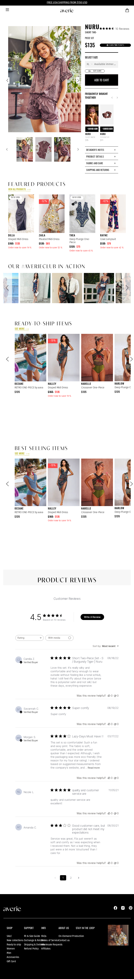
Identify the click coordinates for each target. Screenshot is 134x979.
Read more (94, 767)
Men (9, 952)
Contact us (64, 940)
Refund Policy (31, 948)
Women (11, 948)
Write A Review (92, 617)
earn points (116, 45)
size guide (97, 71)
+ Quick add (92, 129)
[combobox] (29, 638)
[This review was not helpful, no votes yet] (115, 695)
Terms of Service (50, 940)
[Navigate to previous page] (55, 877)
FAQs (43, 936)
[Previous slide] (7, 81)
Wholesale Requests (51, 944)
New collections (15, 940)
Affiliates (45, 948)
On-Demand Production (71, 936)
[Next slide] (77, 81)
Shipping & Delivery (34, 944)
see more (19, 329)
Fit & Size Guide (32, 936)
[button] (7, 288)
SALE (9, 936)
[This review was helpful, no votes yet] (109, 695)
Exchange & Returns (34, 940)
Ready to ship (14, 944)
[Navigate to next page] (79, 877)
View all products (17, 189)
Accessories (13, 957)
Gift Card (11, 961)
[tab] (101, 149)
